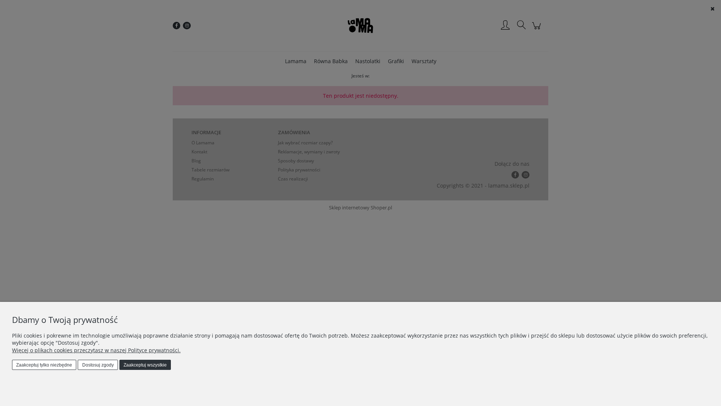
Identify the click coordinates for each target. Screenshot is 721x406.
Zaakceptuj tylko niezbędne (44, 365)
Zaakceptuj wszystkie (145, 365)
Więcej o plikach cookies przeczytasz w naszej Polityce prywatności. (96, 350)
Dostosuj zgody (98, 365)
